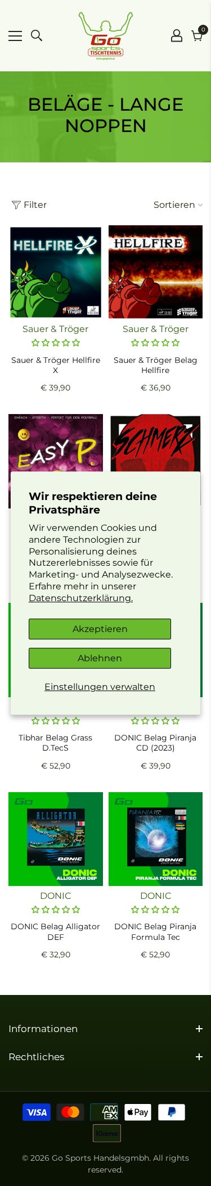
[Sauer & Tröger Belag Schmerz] (156, 461)
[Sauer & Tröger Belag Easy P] (55, 461)
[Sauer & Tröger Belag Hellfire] (156, 272)
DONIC (55, 895)
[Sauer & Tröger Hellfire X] (55, 272)
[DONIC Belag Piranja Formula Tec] (156, 839)
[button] (56, 342)
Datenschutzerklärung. (81, 598)
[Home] (106, 35)
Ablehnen (100, 658)
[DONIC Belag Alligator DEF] (55, 839)
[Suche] (36, 35)
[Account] (176, 35)
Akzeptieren (100, 629)
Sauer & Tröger (55, 329)
